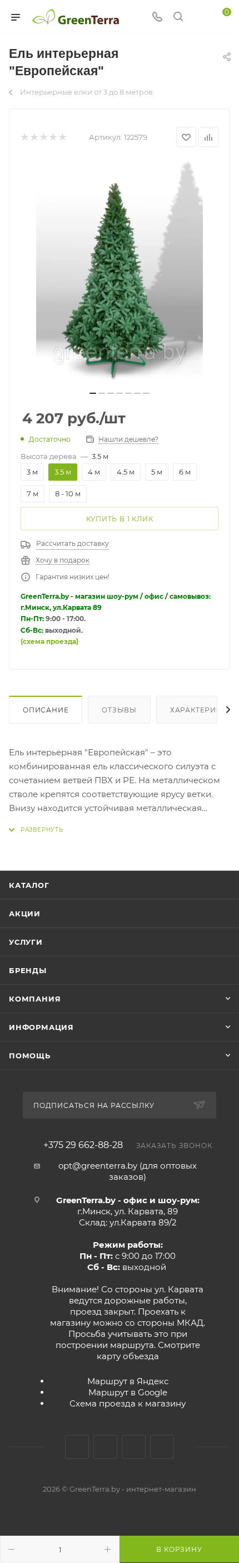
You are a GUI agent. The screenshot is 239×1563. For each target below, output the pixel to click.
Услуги (26, 941)
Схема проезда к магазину (127, 1403)
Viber (162, 1447)
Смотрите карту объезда (148, 1350)
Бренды (28, 970)
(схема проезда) (49, 641)
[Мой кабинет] (199, 17)
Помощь (30, 1055)
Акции (25, 913)
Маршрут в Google (127, 1392)
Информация (41, 1027)
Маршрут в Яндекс (127, 1381)
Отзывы (119, 710)
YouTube (134, 1447)
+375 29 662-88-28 (83, 1145)
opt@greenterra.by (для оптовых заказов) (127, 1171)
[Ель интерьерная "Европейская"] (119, 272)
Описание (45, 710)
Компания (35, 998)
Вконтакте (77, 1447)
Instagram (105, 1447)
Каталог (29, 885)
